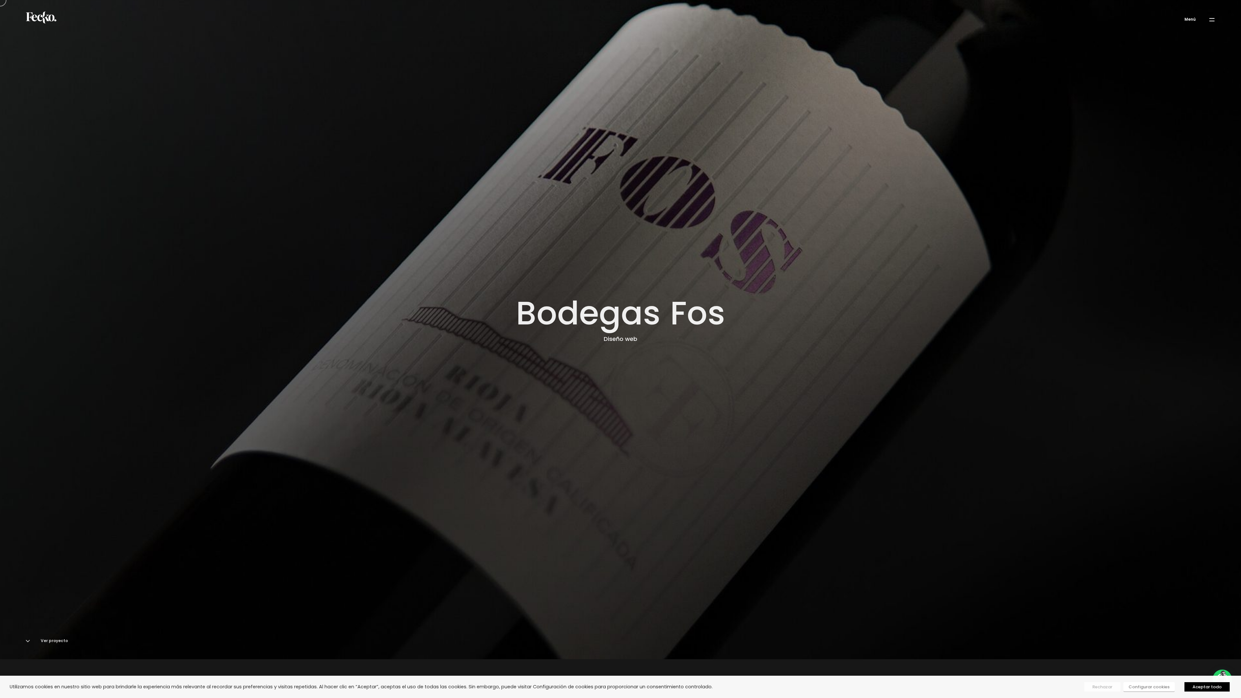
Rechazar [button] (1102, 687)
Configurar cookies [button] (1149, 687)
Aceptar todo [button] (1207, 687)
